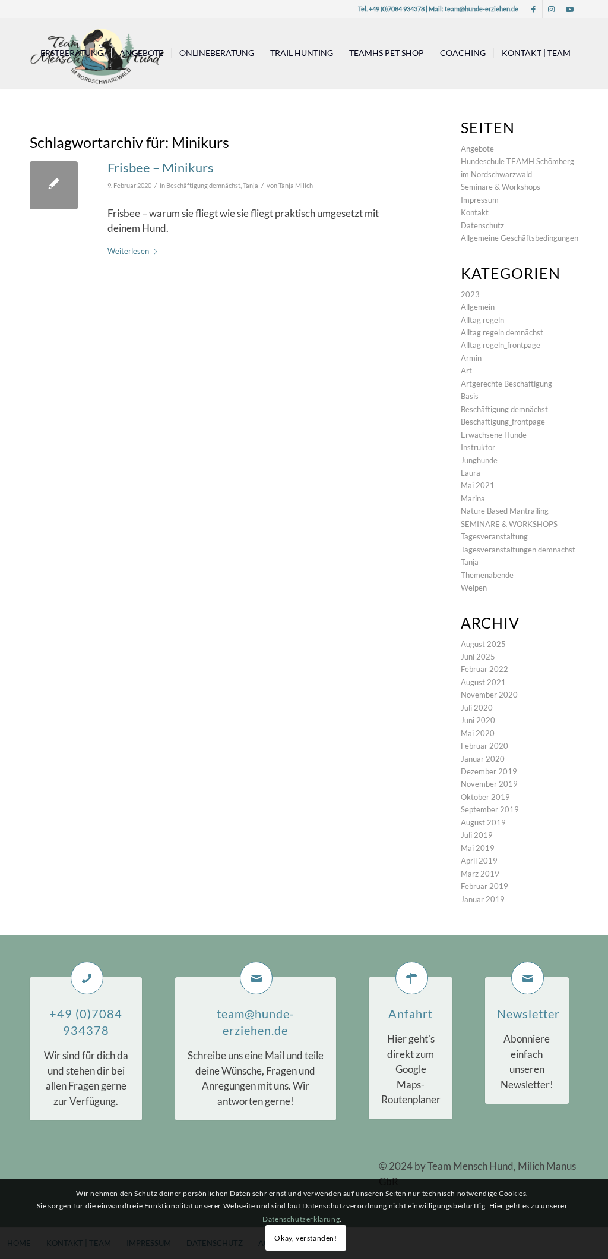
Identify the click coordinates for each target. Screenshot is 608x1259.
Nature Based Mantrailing (505, 511)
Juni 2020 (478, 720)
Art (466, 370)
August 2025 (483, 644)
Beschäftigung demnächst (203, 185)
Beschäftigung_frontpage (503, 421)
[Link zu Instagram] (551, 9)
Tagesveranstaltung (494, 536)
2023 (470, 294)
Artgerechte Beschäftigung (506, 383)
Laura (470, 473)
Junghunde (479, 460)
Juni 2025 (478, 656)
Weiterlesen (128, 251)
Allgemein (478, 307)
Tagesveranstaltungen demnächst (518, 549)
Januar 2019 (483, 899)
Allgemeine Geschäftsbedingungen (519, 238)
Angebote (477, 148)
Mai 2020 (478, 733)
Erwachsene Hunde (494, 434)
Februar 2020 (484, 746)
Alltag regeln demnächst (502, 332)
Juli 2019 (477, 835)
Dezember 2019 (489, 771)
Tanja (250, 185)
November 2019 (489, 784)
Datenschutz (482, 225)
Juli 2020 (477, 707)
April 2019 (479, 860)
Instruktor (478, 447)
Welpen (474, 587)
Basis (470, 396)
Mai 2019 (478, 848)
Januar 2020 (483, 759)
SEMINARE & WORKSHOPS (509, 524)
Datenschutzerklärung (301, 1218)
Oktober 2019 (485, 797)
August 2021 (483, 682)
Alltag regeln (482, 320)
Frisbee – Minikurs (160, 167)
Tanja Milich (295, 185)
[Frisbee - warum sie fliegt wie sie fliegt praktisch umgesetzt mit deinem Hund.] (54, 185)
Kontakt (475, 212)
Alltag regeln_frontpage (500, 345)
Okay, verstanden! (305, 1237)
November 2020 (489, 694)
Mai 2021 (478, 485)
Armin (471, 358)
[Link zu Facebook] (533, 9)
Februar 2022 (484, 669)
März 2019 (480, 873)
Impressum (480, 200)
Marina (473, 498)
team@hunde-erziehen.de (481, 8)
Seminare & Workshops (500, 186)
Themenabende (487, 575)
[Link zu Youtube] (569, 9)
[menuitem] (72, 53)
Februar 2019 (484, 886)
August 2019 (483, 822)
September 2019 (490, 809)
